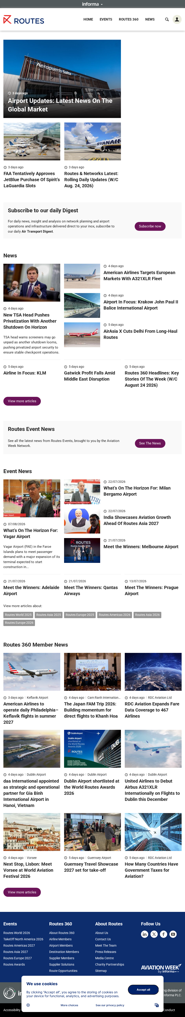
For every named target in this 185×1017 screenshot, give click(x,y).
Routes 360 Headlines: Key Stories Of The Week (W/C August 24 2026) (152, 379)
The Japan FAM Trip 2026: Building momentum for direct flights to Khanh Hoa (91, 710)
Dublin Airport (36, 774)
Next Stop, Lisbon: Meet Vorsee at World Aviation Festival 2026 (28, 870)
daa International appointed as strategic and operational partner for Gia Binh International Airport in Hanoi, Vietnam (31, 793)
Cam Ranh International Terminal (111, 697)
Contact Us (103, 939)
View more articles (22, 401)
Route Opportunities (63, 971)
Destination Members (64, 952)
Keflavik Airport (37, 697)
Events (106, 19)
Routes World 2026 (16, 933)
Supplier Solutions (61, 964)
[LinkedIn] (144, 934)
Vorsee (32, 858)
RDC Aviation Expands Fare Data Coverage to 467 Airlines (152, 710)
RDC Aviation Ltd (160, 697)
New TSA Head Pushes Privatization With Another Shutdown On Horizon (29, 321)
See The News (150, 443)
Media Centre (104, 958)
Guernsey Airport (99, 858)
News (150, 19)
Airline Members (60, 939)
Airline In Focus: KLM (24, 373)
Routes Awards (14, 964)
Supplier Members (61, 958)
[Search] (166, 19)
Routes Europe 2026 (19, 622)
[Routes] (23, 19)
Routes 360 (129, 19)
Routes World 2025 (18, 615)
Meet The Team (105, 945)
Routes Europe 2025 (80, 615)
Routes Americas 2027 (19, 945)
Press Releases (105, 952)
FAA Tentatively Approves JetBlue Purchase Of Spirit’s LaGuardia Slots (32, 179)
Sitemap (101, 971)
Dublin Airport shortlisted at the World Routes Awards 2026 (91, 787)
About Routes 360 (61, 933)
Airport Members (61, 945)
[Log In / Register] (177, 19)
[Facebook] (163, 934)
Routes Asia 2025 (48, 615)
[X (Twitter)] (154, 934)
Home (88, 19)
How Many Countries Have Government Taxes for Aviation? (151, 870)
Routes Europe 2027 (17, 958)
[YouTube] (173, 934)
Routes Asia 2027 (15, 952)
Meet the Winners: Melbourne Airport (141, 546)
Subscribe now (150, 226)
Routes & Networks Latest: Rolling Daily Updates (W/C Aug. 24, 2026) (91, 179)
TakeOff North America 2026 (23, 939)
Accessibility (12, 1010)
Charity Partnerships (109, 964)
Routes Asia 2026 (147, 615)
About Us (101, 933)
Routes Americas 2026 (114, 615)
